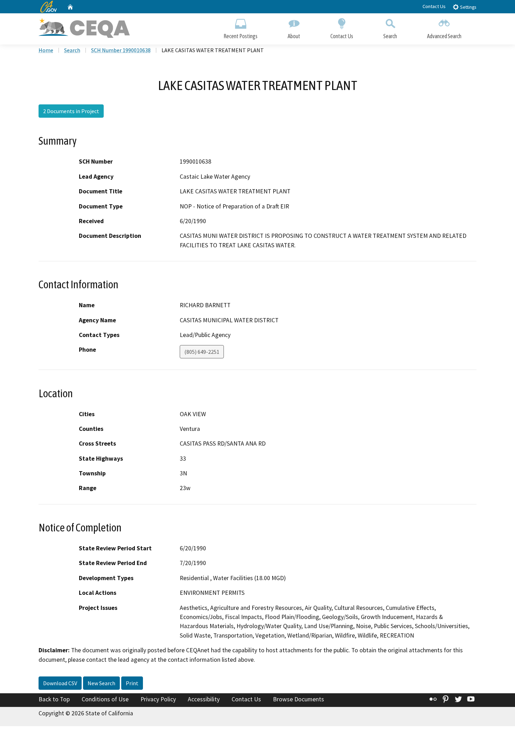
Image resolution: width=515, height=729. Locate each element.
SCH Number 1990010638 (121, 50)
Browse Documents (298, 699)
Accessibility (204, 699)
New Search (101, 683)
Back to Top (54, 699)
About (294, 36)
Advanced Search (444, 36)
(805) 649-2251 (201, 351)
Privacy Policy (158, 699)
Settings (467, 7)
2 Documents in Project (71, 111)
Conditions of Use (105, 699)
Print (132, 683)
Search (390, 36)
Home (46, 50)
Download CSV (60, 683)
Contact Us (434, 6)
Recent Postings (241, 36)
